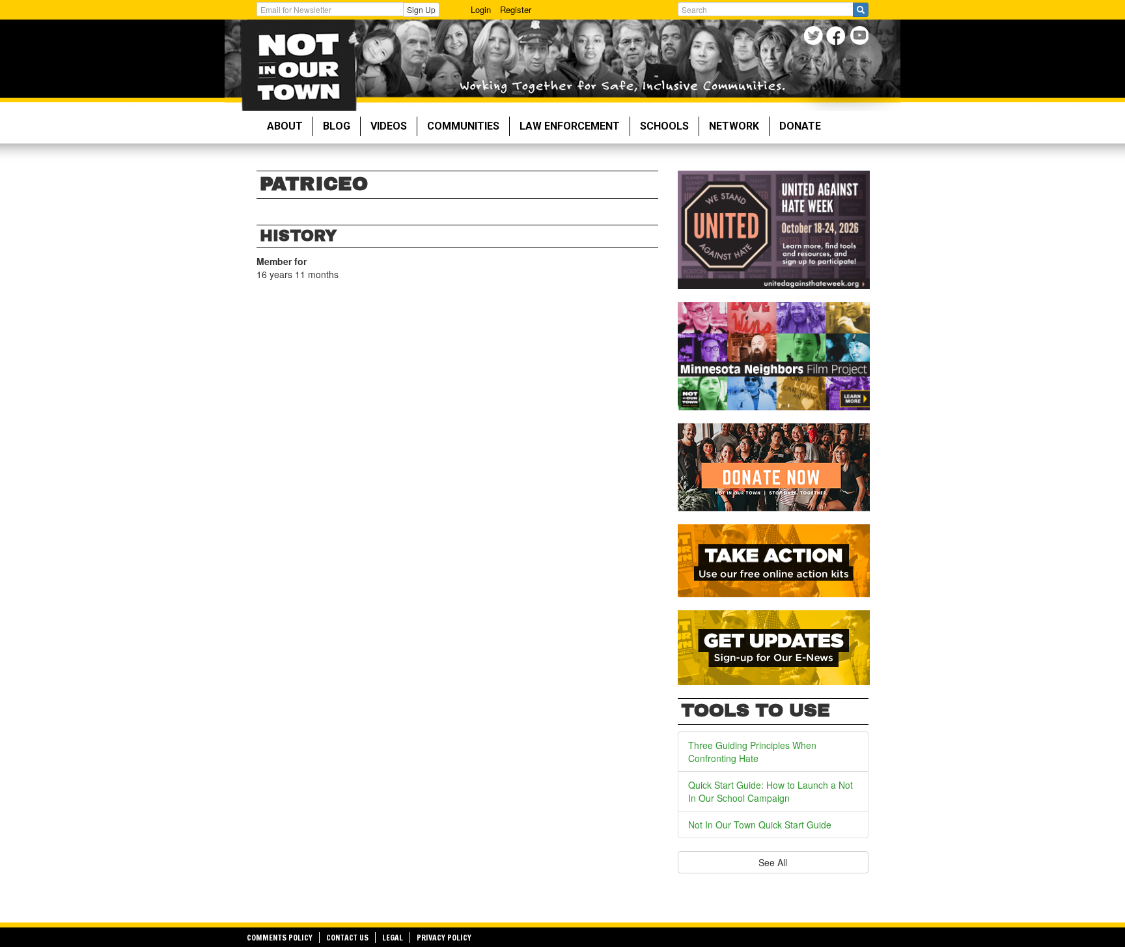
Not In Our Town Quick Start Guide (759, 824)
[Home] (298, 65)
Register (515, 9)
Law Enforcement (570, 126)
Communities (463, 126)
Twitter (814, 37)
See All (772, 862)
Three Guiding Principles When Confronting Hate (752, 752)
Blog (336, 126)
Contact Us (347, 937)
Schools (664, 126)
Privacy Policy (444, 937)
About (285, 126)
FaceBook (837, 37)
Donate (800, 126)
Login (481, 9)
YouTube (860, 37)
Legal (392, 937)
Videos (388, 126)
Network (734, 126)
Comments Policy (279, 937)
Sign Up (421, 9)
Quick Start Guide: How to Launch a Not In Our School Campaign (770, 791)
